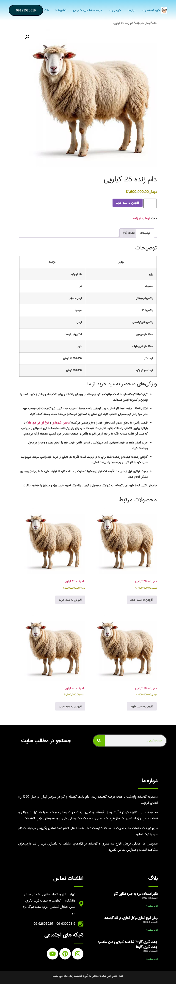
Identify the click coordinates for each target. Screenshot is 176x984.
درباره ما (131, 10)
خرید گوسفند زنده (151, 10)
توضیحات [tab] (145, 232)
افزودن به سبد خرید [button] (141, 599)
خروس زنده (115, 10)
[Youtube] (52, 953)
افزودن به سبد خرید (127, 202)
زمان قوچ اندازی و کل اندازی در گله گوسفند (131, 918)
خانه (154, 23)
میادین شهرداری (61, 422)
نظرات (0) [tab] (129, 232)
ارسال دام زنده (142, 23)
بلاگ (46, 10)
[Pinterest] (65, 953)
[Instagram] (77, 953)
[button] (27, 37)
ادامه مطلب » (152, 906)
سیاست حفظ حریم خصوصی (87, 10)
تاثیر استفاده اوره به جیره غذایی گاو (136, 894)
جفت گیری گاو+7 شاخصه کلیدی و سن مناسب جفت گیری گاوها (128, 944)
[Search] (99, 740)
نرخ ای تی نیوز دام (38, 422)
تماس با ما (60, 10)
